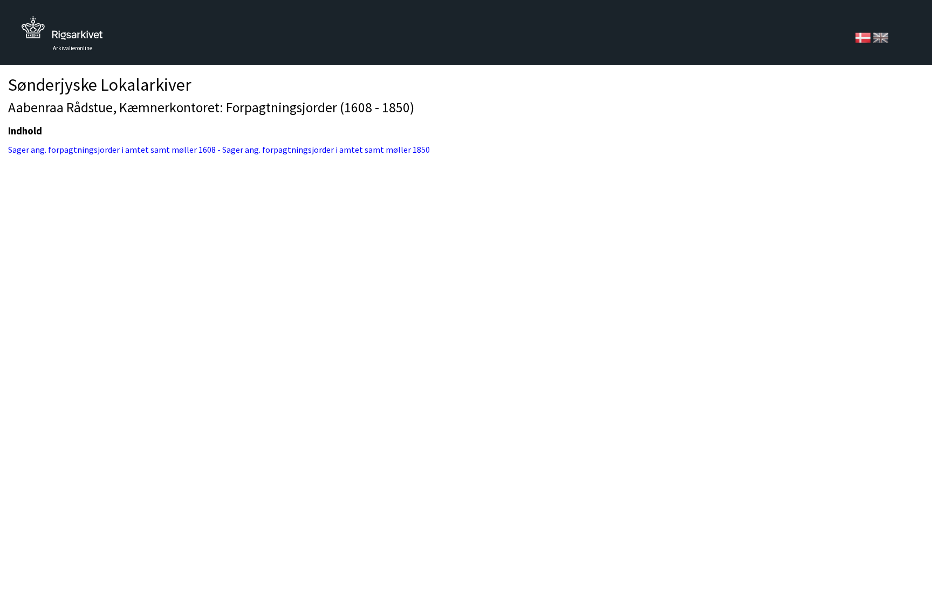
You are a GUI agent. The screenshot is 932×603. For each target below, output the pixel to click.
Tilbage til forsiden (62, 31)
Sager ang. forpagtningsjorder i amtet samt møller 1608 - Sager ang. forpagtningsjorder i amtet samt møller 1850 (219, 149)
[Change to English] (881, 36)
